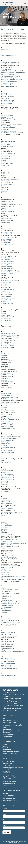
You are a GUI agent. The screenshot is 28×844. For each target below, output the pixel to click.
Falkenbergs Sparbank (7, 206)
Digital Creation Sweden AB (9, 162)
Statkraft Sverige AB (6, 552)
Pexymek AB (4, 472)
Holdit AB (3, 291)
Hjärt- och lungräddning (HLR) (10, 731)
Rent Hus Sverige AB (7, 508)
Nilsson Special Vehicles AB (9, 438)
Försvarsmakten (5, 222)
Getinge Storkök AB (6, 234)
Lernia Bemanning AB (7, 368)
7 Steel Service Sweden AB (8, 55)
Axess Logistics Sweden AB (9, 86)
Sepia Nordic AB (5, 527)
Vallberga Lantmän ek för (8, 632)
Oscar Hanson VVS (6, 462)
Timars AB (4, 595)
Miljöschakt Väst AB (6, 414)
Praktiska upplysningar (8, 783)
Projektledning (6, 732)
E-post (4, 808)
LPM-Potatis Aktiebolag (7, 381)
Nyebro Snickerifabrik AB (8, 450)
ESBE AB (4, 191)
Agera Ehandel (15, 841)
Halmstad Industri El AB (7, 263)
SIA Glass (4, 529)
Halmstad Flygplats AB (7, 261)
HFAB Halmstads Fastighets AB (10, 280)
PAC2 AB (3, 469)
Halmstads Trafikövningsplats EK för (11, 272)
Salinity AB (4, 522)
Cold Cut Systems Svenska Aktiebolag (11, 124)
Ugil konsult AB (5, 619)
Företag (4, 825)
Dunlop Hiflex (5, 165)
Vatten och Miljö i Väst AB (8, 646)
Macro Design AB (6, 393)
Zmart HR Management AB (8, 675)
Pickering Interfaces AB (7, 476)
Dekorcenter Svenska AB (8, 141)
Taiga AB (3, 588)
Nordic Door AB (5, 443)
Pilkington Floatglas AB (7, 477)
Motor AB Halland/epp (7, 426)
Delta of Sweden (5, 144)
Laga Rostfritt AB (5, 354)
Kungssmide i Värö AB (7, 345)
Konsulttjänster (6, 749)
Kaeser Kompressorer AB (8, 333)
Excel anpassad (6, 729)
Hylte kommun (5, 301)
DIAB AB (3, 160)
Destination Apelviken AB (8, 153)
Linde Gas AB (5, 378)
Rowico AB (4, 515)
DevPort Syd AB (5, 156)
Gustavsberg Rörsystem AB (8, 244)
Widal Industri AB (6, 665)
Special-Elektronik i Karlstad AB (10, 546)
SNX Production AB (6, 541)
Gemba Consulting (6, 228)
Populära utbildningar (12, 790)
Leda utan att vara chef (8, 798)
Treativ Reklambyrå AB (7, 605)
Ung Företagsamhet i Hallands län (10, 622)
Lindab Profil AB (5, 373)
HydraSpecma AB (6, 299)
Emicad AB (4, 175)
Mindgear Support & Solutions (9, 418)
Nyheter (4, 785)
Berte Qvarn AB (5, 98)
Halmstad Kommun (6, 265)
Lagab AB (4, 355)
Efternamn (5, 820)
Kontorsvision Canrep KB (8, 340)
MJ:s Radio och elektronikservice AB (11, 419)
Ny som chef (5, 797)
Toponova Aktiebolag (7, 600)
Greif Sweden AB (6, 241)
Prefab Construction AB (7, 479)
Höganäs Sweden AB (7, 303)
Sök (25, 3)
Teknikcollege (6, 748)
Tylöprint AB (4, 612)
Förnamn (4, 814)
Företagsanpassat (10, 715)
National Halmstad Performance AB (11, 436)
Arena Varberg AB (6, 85)
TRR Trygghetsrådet (6, 607)
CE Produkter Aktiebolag (8, 119)
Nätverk (4, 744)
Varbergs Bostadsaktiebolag (9, 636)
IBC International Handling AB (9, 310)
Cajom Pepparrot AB (7, 115)
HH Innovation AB (6, 282)
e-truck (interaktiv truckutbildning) (11, 724)
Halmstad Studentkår (7, 268)
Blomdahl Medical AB (7, 101)
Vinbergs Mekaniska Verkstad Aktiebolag (12, 651)
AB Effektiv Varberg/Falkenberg (10, 62)
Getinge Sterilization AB (7, 232)
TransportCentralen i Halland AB (10, 603)
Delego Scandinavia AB (7, 143)
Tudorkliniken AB (6, 610)
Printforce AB (4, 481)
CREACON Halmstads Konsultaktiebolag (12, 132)
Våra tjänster (8, 741)
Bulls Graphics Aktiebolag (8, 108)
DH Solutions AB (6, 158)
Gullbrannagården (6, 242)
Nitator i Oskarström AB (7, 440)
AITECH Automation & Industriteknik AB (12, 71)
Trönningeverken (6, 609)
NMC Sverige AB (6, 442)
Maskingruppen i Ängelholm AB (10, 402)
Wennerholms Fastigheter (8, 663)
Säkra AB (3, 578)
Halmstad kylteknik (6, 266)
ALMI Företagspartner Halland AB (10, 76)
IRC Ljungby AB (5, 318)
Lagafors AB (4, 357)
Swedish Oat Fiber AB (7, 571)
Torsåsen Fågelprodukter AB (9, 602)
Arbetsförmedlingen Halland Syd (10, 81)
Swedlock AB (5, 572)
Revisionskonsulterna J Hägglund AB (11, 512)
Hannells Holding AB (7, 273)
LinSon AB (4, 380)
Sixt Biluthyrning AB (6, 534)
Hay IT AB (4, 275)
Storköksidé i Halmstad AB (8, 557)
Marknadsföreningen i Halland (9, 397)
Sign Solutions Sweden (7, 531)
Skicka (6, 832)
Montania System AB (7, 423)
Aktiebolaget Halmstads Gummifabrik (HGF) (13, 72)
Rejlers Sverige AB (6, 503)
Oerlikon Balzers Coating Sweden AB (11, 459)
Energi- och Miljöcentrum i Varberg (10, 179)
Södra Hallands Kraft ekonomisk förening (12, 579)
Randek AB (4, 498)
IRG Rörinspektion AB (7, 320)
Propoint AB (4, 484)
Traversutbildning (7, 736)
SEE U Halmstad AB (7, 525)
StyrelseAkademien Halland (9, 559)
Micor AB (3, 409)
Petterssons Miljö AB (7, 470)
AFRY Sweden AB (6, 69)
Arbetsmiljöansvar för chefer (10, 720)
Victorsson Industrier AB (7, 648)
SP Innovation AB (6, 545)
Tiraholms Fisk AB (6, 596)
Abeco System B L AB (7, 64)
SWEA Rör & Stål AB (7, 567)
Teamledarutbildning (8, 734)
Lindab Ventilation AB (7, 375)
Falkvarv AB (4, 208)
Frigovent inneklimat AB (7, 218)
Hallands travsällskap (7, 258)
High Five (4, 284)
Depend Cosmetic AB (7, 146)
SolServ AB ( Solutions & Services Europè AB (13, 543)
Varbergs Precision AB (7, 641)
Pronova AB (4, 483)
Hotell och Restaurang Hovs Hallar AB (11, 292)
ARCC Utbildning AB (7, 83)
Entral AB (3, 186)
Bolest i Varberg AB (6, 103)
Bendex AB (4, 93)
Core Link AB (5, 129)
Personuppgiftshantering (9, 781)
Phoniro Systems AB (7, 474)
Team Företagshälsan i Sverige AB (10, 589)
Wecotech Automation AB (8, 660)
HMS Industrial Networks (8, 289)
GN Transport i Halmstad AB (9, 237)
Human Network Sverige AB (9, 298)
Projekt (4, 746)
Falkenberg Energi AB (7, 201)
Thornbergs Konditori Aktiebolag (10, 593)
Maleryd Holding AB (6, 395)
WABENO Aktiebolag (7, 658)
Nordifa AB (4, 445)
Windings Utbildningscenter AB (9, 668)
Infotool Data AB (5, 315)
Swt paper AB (5, 574)
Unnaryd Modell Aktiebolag (8, 626)
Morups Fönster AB (6, 425)
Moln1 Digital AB (5, 421)
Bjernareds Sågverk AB (7, 100)
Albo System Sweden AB (8, 74)
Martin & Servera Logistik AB (9, 398)
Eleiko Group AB (5, 173)
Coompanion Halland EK (8, 127)
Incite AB (3, 313)
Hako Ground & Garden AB (8, 256)
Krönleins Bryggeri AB (7, 344)
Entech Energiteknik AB (7, 184)
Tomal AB (4, 598)
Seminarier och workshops (9, 753)
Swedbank (4, 569)
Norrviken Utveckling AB (8, 447)
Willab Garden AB (6, 667)
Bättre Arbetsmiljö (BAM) (9, 722)
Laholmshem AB (5, 364)
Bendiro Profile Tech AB (7, 95)
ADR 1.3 (4, 718)
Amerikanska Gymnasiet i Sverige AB (11, 79)
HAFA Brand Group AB (7, 251)
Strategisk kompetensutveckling (11, 751)
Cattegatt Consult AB (7, 117)
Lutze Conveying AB (7, 387)
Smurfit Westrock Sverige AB (9, 539)
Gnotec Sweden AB (6, 239)
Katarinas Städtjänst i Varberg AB (10, 337)
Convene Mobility (6, 126)
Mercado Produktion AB (7, 404)
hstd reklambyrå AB (6, 296)
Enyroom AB (4, 187)
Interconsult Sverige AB (7, 316)
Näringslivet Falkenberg (7, 452)
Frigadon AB (4, 217)
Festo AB (3, 210)
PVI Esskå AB (5, 491)
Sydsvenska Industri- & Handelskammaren (13, 576)
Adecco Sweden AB (6, 67)
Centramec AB (5, 120)
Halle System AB (6, 259)
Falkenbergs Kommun (7, 203)
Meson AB (4, 407)
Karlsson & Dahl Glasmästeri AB (10, 335)
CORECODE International (8, 131)
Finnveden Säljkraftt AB (7, 211)
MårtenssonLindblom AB (8, 428)
